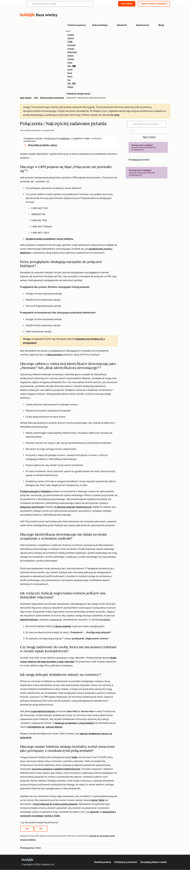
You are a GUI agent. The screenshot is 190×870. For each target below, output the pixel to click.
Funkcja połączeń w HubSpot (35, 491)
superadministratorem (43, 711)
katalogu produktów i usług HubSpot (74, 723)
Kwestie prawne (102, 862)
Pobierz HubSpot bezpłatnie (154, 4)
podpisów (64, 138)
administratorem (29, 619)
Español (70, 35)
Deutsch (70, 38)
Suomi (69, 63)
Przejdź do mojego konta (78, 93)
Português (71, 45)
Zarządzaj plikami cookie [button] (153, 862)
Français (70, 49)
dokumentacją (54, 354)
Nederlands (72, 52)
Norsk (69, 73)
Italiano (70, 56)
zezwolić (94, 812)
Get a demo (126, 4)
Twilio (74, 757)
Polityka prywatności (125, 862)
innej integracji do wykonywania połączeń (55, 804)
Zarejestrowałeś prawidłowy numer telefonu (49, 239)
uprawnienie (56, 619)
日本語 (69, 42)
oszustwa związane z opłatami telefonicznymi (56, 769)
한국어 (69, 77)
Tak (27, 829)
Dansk (69, 70)
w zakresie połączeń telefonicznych (73, 507)
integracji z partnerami (32, 507)
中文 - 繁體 (71, 66)
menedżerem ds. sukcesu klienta (44, 727)
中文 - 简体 (71, 84)
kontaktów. (105, 619)
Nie (40, 829)
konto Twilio (97, 800)
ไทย (68, 80)
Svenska (70, 59)
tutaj (116, 115)
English (70, 87)
